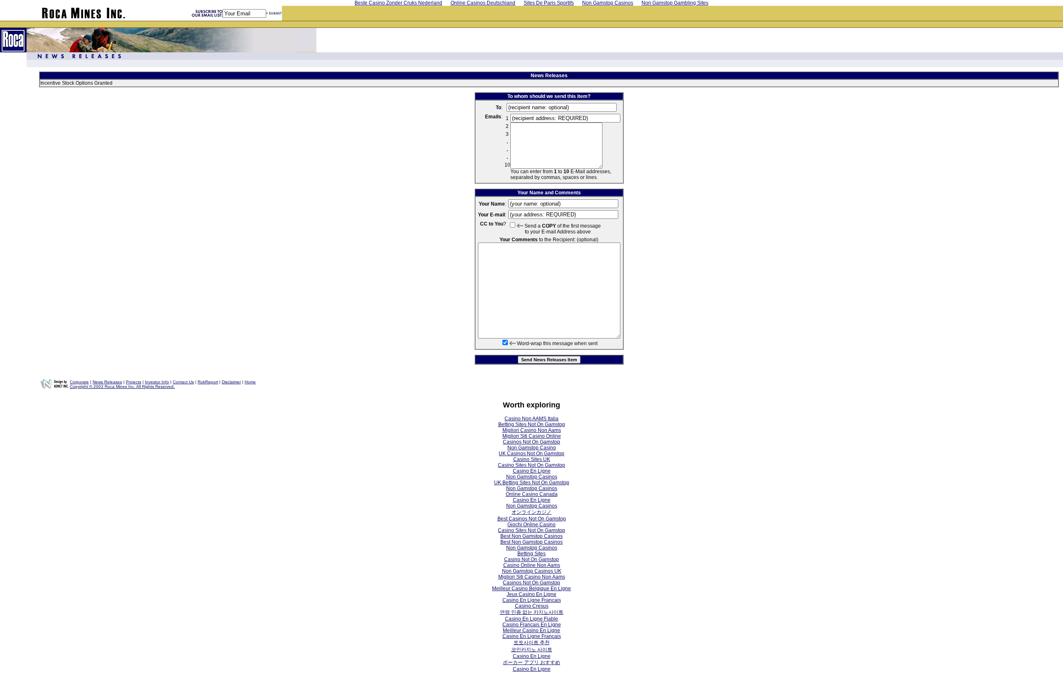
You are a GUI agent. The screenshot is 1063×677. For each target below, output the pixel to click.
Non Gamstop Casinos (531, 477)
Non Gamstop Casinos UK (531, 571)
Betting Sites (531, 554)
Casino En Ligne (532, 471)
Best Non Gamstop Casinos (531, 536)
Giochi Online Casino (531, 524)
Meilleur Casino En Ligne (531, 630)
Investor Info (157, 382)
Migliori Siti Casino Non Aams (531, 577)
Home (250, 382)
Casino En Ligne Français (531, 600)
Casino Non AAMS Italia (531, 419)
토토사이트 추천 (532, 642)
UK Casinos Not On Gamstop (531, 453)
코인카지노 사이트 (531, 649)
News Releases (107, 382)
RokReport (208, 382)
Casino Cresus (532, 606)
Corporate (79, 382)
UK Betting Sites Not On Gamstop (531, 483)
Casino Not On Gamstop (531, 559)
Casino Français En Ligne (531, 625)
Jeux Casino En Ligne (531, 594)
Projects (133, 382)
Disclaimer (231, 382)
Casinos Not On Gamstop (531, 442)
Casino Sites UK (531, 459)
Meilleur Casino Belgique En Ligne (531, 588)
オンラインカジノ (531, 512)
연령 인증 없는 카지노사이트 (531, 612)
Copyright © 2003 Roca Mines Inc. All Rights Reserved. (122, 386)
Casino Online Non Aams (531, 565)
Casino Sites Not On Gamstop (531, 465)
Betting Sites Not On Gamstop (531, 424)
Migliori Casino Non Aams (531, 430)
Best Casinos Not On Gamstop (531, 519)
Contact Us (183, 382)
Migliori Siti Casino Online (531, 436)
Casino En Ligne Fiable (531, 619)
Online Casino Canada (532, 494)
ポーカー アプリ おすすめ (531, 662)
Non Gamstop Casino (531, 448)
